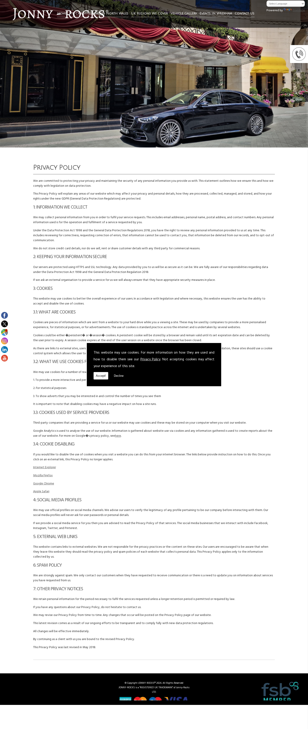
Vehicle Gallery (184, 13)
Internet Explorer (44, 468)
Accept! (101, 375)
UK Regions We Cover (149, 13)
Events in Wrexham (216, 13)
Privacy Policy (150, 360)
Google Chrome (43, 484)
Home (62, 13)
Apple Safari (41, 492)
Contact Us (244, 13)
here (118, 436)
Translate (299, 11)
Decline (119, 375)
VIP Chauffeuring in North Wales (98, 13)
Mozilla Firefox (43, 476)
